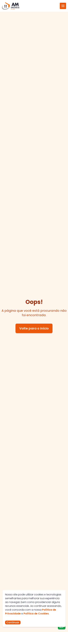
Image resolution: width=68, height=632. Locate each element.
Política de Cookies (36, 613)
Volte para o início (34, 328)
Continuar (12, 622)
